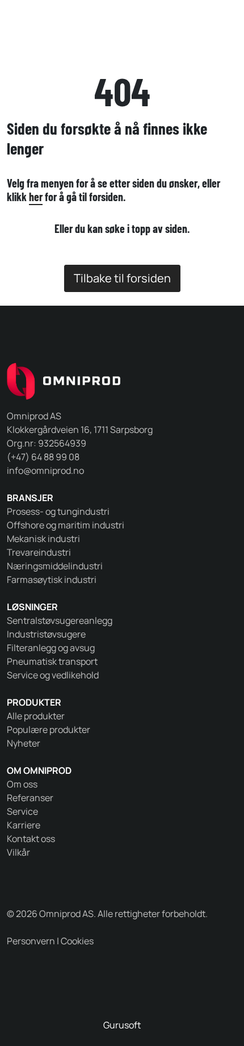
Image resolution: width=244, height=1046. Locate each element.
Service (22, 811)
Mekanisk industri (43, 538)
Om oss (22, 784)
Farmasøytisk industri (51, 579)
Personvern (31, 941)
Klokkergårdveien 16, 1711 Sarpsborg (80, 429)
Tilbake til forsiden (122, 278)
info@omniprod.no (45, 470)
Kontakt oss (31, 838)
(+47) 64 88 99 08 (43, 457)
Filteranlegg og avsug (51, 647)
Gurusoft (122, 1025)
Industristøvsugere (46, 634)
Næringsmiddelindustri (55, 566)
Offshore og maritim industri (65, 525)
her (36, 196)
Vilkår (18, 852)
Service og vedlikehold (53, 675)
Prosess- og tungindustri (58, 511)
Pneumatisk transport (52, 661)
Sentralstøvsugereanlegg (59, 620)
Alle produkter (36, 716)
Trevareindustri (39, 552)
